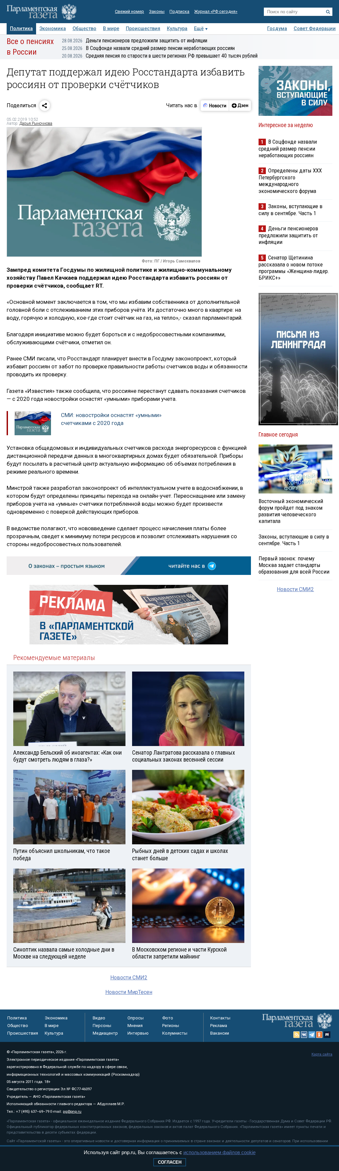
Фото (167, 1017)
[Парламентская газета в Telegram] (312, 1034)
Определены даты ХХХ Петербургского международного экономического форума (290, 180)
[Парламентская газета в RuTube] (327, 1034)
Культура (177, 28)
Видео (99, 1017)
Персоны (102, 1025)
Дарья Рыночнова (36, 123)
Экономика (52, 28)
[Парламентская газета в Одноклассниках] (319, 1034)
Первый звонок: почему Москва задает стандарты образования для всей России (294, 565)
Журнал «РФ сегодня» (215, 11)
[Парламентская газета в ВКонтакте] (304, 1034)
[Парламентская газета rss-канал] (296, 1034)
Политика (21, 28)
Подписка (179, 11)
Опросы (135, 1017)
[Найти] (328, 12)
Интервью (138, 1033)
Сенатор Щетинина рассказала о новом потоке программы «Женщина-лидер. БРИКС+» (294, 267)
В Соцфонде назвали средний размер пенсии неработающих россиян (148, 48)
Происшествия (143, 28)
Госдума (277, 28)
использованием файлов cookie (219, 1152)
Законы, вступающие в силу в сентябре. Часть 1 (290, 209)
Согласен (169, 1162)
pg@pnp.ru (72, 1111)
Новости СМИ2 (128, 977)
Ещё (199, 28)
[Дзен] (240, 105)
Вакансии (219, 1033)
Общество (84, 28)
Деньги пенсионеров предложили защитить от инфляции (134, 40)
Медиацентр (105, 1033)
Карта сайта (322, 1054)
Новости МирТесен (128, 992)
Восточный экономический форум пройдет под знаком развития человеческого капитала (291, 511)
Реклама (218, 1025)
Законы (157, 11)
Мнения (135, 1025)
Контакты (220, 1017)
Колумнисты (174, 1033)
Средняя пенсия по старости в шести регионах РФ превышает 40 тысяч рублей (160, 56)
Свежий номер (129, 11)
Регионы (170, 1025)
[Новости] (215, 105)
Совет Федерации (315, 28)
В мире (111, 28)
